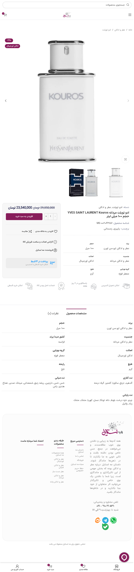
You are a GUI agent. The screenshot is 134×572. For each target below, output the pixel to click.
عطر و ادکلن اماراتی (59, 466)
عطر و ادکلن (119, 30)
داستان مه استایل (79, 451)
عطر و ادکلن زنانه (57, 481)
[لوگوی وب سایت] (67, 15)
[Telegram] (105, 520)
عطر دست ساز (58, 471)
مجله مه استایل (77, 464)
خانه (130, 30)
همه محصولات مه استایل (58, 454)
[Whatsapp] (113, 520)
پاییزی (117, 229)
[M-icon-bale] (105, 527)
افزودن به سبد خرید (24, 216)
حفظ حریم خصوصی (79, 469)
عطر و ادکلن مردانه (59, 476)
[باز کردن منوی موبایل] (130, 14)
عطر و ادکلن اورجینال (59, 460)
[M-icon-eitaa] (97, 520)
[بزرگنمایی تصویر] (125, 159)
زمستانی (108, 229)
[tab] (76, 313)
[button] (128, 100)
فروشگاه (80, 460)
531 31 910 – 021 (105, 506)
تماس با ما (79, 456)
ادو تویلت (106, 30)
